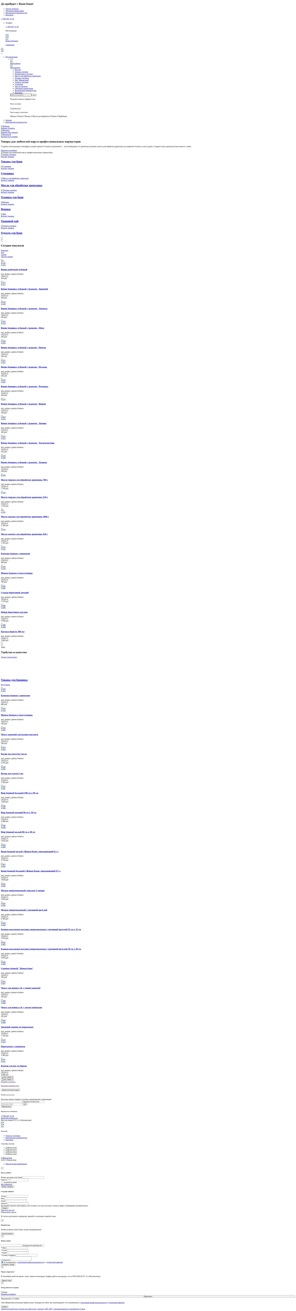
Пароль (4, 1180)
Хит (2, 252)
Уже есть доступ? (8, 1210)
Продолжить (148, 1296)
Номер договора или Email (11, 1177)
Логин (3, 1196)
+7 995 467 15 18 (12, 27)
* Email (4, 1250)
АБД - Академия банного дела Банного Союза (67, 1309)
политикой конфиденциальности (31, 1262)
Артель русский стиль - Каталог (31, 1309)
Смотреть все (15, 108)
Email (3, 1201)
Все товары (5, 685)
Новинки (4, 250)
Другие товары (7, 257)
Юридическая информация (16, 1164)
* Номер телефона (8, 1255)
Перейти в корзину (8, 1294)
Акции (3, 255)
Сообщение (5, 1260)
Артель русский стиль (9, 1309)
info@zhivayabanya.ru (9, 1118)
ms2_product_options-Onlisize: (12, 274)
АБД (46, 1309)
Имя (2, 1199)
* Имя (3, 1248)
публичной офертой (55, 1262)
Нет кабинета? (6, 1184)
